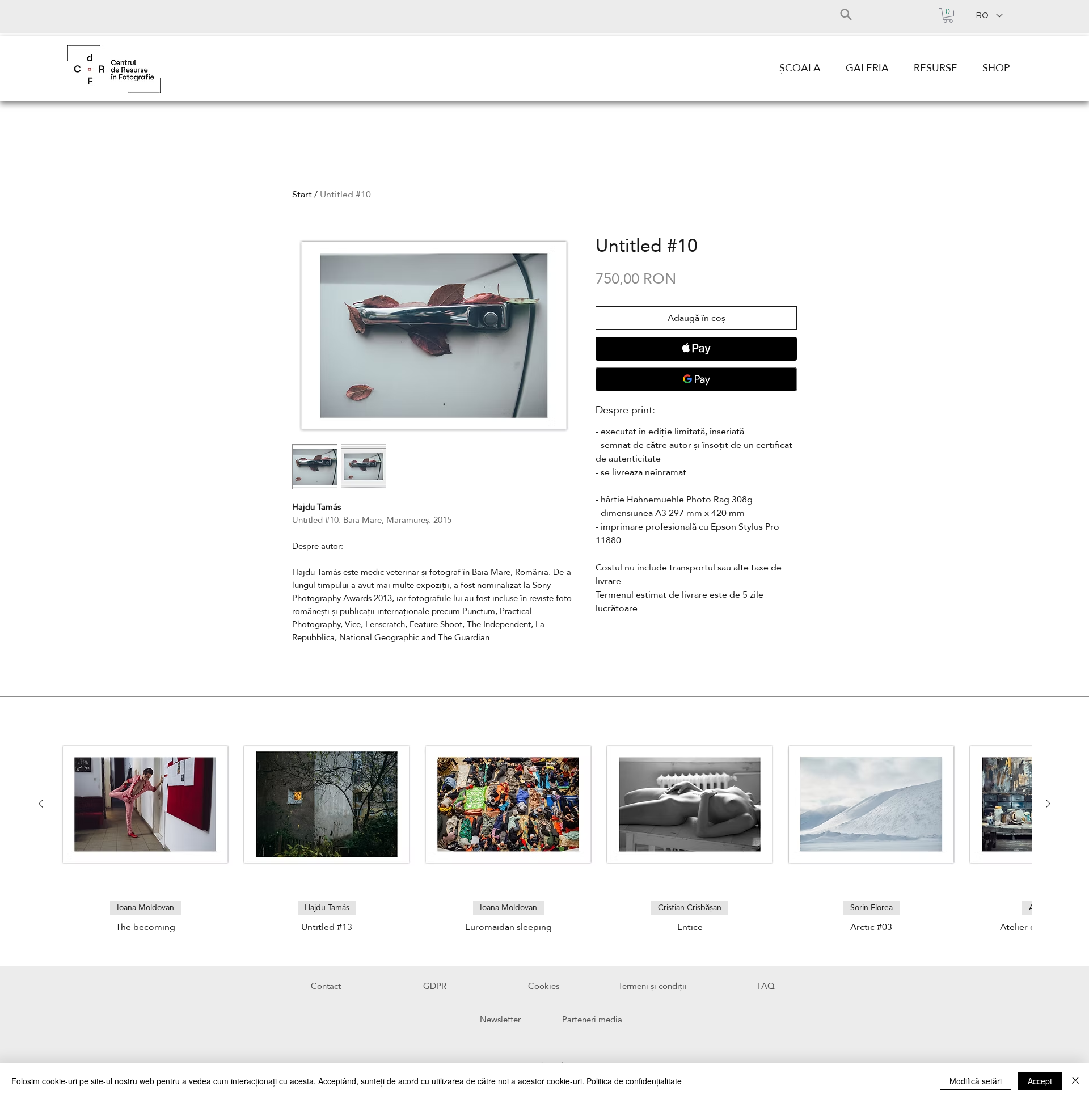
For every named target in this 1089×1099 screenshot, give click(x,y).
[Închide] (1075, 1081)
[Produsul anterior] (41, 803)
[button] (948, 15)
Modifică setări (975, 1081)
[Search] (845, 14)
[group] (544, 826)
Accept (1040, 1081)
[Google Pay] (696, 379)
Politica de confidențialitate (634, 1081)
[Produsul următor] (1048, 803)
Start (302, 194)
